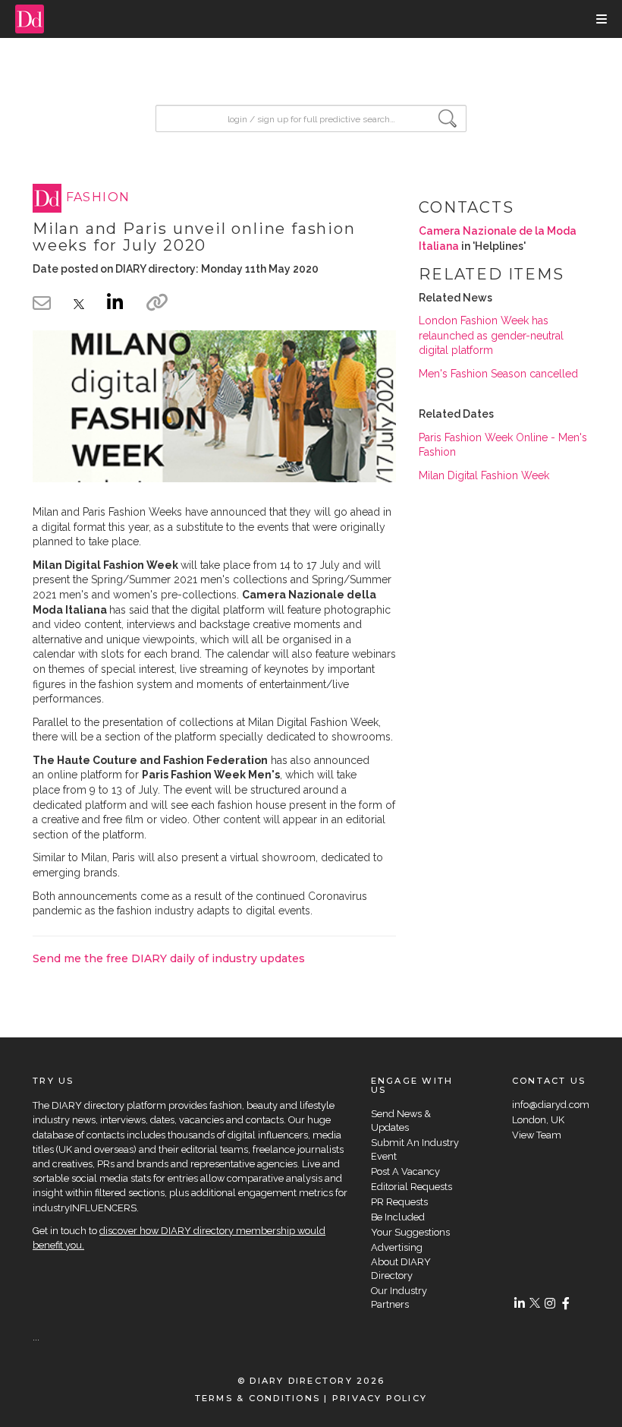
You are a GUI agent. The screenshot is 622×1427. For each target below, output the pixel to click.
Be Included (398, 1217)
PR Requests (399, 1202)
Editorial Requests (411, 1186)
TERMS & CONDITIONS (257, 1398)
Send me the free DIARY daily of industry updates (169, 958)
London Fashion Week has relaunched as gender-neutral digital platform (491, 335)
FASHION (98, 198)
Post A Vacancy (405, 1171)
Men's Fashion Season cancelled (498, 374)
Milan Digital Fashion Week (484, 475)
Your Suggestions (410, 1232)
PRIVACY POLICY (379, 1398)
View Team (536, 1135)
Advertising (397, 1247)
